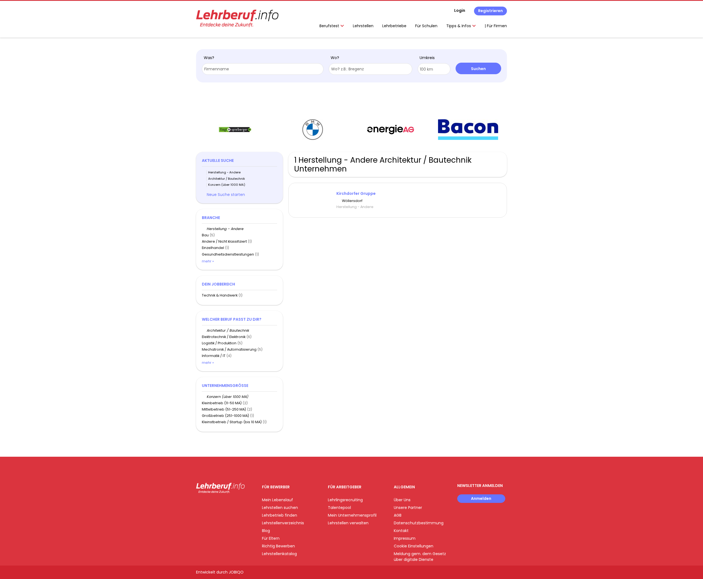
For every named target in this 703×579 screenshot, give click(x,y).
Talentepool (339, 507)
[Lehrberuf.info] (237, 18)
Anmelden (481, 498)
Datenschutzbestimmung (418, 523)
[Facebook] (200, 504)
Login (459, 10)
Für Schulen (426, 26)
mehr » (208, 261)
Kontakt (401, 530)
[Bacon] (468, 129)
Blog (266, 530)
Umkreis (427, 57)
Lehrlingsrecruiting (345, 500)
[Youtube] (218, 504)
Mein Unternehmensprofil (352, 515)
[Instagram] (209, 504)
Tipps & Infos (459, 26)
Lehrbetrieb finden (279, 515)
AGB (397, 515)
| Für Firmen (496, 26)
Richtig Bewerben (278, 546)
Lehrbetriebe (394, 26)
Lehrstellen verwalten (348, 523)
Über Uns (402, 500)
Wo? (335, 57)
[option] (235, 129)
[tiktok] (226, 504)
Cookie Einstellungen (413, 546)
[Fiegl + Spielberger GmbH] (235, 129)
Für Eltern (271, 538)
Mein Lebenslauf (277, 500)
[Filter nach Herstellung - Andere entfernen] (204, 228)
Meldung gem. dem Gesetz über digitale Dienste (420, 556)
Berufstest (329, 26)
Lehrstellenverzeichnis (283, 523)
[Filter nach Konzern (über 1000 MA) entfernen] (204, 396)
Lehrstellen (363, 26)
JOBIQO (236, 572)
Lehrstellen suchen (280, 507)
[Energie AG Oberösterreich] (390, 129)
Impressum (404, 538)
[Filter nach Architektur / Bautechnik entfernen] (204, 330)
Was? (209, 57)
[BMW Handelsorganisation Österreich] (312, 129)
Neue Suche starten (226, 194)
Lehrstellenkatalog (279, 553)
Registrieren (490, 10)
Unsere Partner (408, 507)
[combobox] (262, 69)
